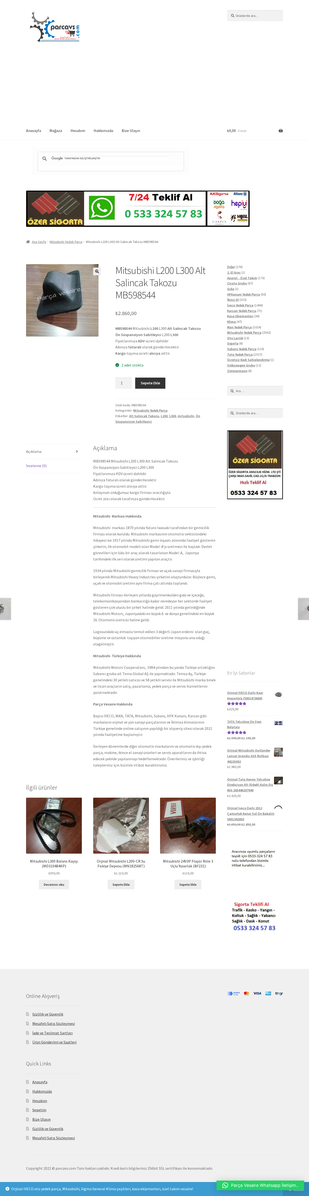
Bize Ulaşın (131, 130)
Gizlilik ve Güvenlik (47, 1014)
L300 (172, 416)
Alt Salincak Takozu (144, 416)
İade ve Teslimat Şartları (52, 1032)
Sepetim (39, 1109)
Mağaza (55, 130)
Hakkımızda (103, 130)
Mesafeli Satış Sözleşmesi (53, 1023)
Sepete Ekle (150, 382)
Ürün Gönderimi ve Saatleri (54, 1042)
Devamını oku (54, 884)
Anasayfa (33, 130)
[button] (97, 271)
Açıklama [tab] (34, 451)
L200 (164, 416)
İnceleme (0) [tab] (36, 465)
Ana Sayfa (39, 242)
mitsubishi (186, 416)
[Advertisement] (154, 85)
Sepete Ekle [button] (121, 884)
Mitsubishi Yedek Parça (66, 242)
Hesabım (77, 130)
